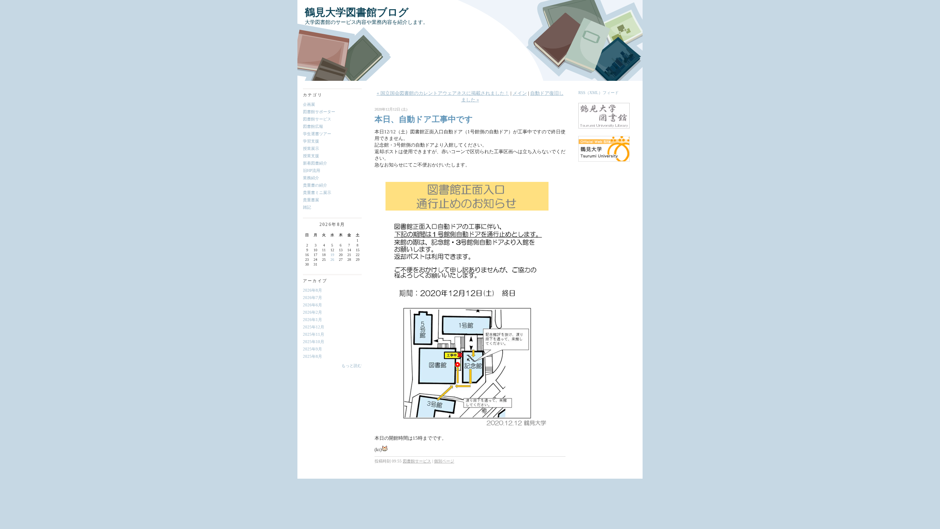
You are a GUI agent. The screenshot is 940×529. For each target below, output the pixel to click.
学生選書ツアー (317, 134)
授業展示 (311, 148)
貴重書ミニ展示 (317, 192)
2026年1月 (312, 319)
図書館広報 (313, 126)
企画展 (309, 104)
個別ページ (444, 461)
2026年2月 (312, 312)
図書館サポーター (319, 111)
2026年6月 (312, 305)
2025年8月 (312, 356)
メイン (520, 93)
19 (332, 255)
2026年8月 (312, 290)
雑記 (307, 207)
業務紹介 (311, 178)
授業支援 (311, 156)
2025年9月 (312, 349)
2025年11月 (313, 334)
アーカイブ (315, 280)
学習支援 (311, 141)
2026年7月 (312, 297)
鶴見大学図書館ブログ (357, 12)
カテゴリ (312, 95)
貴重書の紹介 (315, 185)
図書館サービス (317, 119)
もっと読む (351, 365)
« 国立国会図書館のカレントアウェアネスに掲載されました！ (443, 93)
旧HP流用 (311, 170)
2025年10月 (313, 341)
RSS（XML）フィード (598, 92)
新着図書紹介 (315, 163)
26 (332, 260)
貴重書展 (311, 200)
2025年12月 (313, 327)
